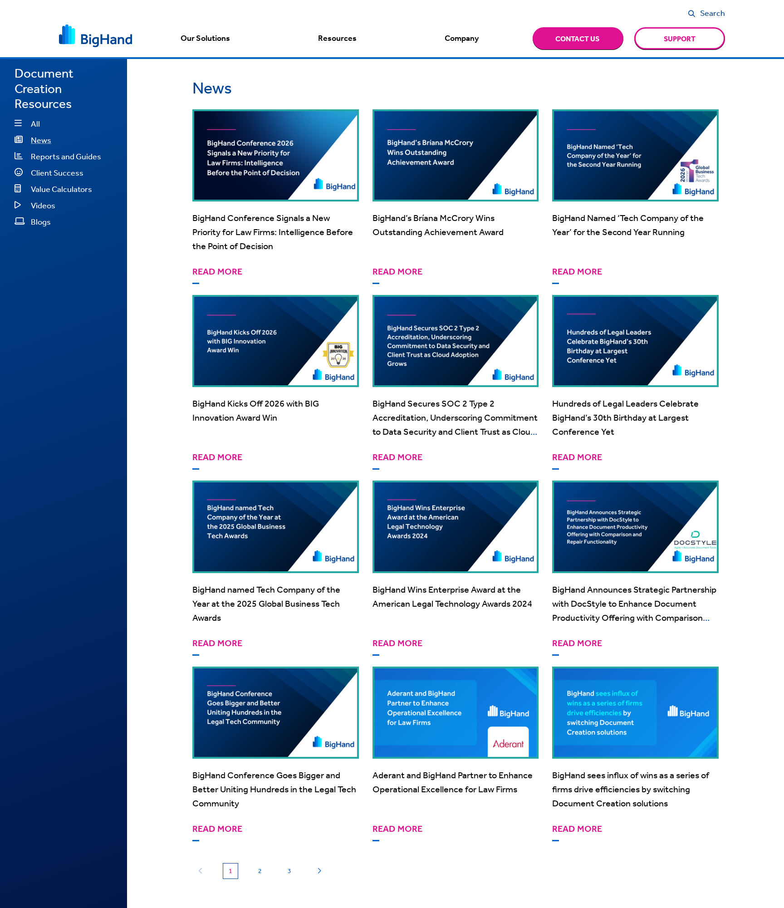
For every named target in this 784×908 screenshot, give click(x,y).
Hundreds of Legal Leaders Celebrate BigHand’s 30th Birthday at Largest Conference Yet (625, 417)
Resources (337, 38)
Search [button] (712, 13)
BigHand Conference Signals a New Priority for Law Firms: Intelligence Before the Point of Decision (272, 231)
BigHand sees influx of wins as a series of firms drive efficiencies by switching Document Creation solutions (630, 789)
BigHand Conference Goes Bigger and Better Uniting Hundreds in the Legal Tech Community (274, 789)
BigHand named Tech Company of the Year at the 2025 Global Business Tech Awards (266, 603)
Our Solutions (205, 38)
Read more (217, 271)
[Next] (319, 871)
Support (680, 38)
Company (462, 38)
